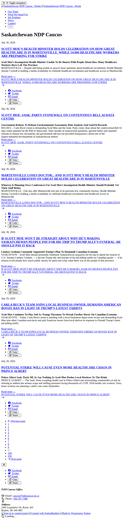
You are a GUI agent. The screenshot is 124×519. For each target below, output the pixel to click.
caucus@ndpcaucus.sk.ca (26, 495)
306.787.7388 (20, 498)
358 (10, 453)
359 (10, 456)
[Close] (4, 465)
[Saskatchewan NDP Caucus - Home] (41, 6)
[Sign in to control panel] (14, 513)
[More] (10, 26)
